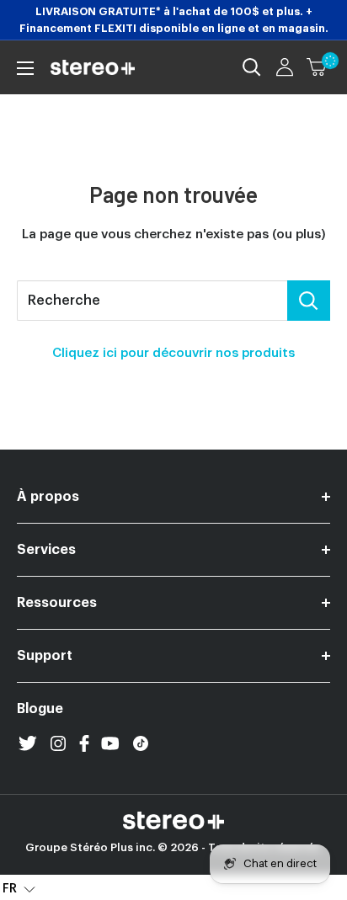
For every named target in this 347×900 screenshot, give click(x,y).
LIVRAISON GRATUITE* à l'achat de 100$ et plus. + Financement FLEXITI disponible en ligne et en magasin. (173, 20)
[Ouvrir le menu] (25, 68)
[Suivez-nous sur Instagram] (58, 743)
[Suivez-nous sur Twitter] (28, 743)
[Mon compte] (284, 67)
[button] (19, 887)
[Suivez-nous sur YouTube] (110, 743)
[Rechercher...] (308, 300)
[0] (317, 67)
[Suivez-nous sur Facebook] (84, 743)
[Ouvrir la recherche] (252, 67)
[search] (152, 300)
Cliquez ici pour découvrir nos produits (173, 353)
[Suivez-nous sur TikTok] (140, 743)
